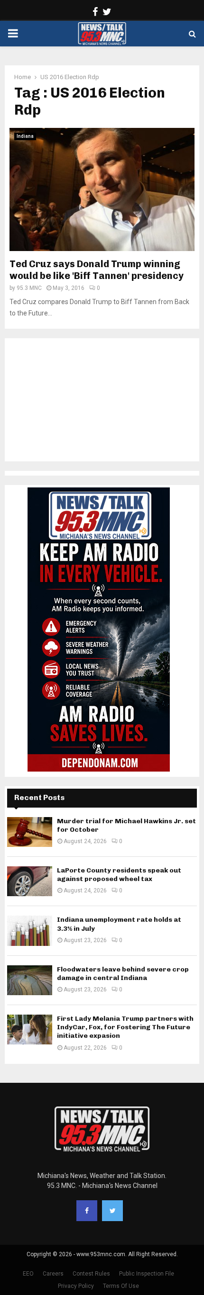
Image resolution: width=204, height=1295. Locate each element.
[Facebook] (86, 1210)
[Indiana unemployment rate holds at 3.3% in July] (29, 930)
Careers (53, 1273)
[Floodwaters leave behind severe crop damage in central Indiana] (29, 980)
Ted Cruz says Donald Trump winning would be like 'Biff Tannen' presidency (96, 269)
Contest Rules (91, 1273)
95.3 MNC (29, 288)
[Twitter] (112, 1210)
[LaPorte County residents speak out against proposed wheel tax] (29, 881)
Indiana (25, 136)
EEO (28, 1273)
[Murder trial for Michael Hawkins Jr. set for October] (29, 832)
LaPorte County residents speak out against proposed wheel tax (119, 874)
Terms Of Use (121, 1286)
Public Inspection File (146, 1273)
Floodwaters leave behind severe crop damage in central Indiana (123, 973)
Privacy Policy (76, 1286)
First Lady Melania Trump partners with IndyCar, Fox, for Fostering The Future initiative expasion (125, 1027)
